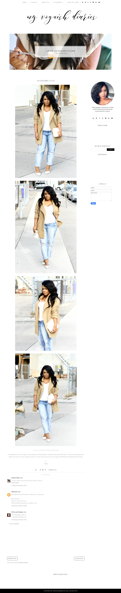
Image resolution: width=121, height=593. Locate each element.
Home (25, 2)
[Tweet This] (42, 470)
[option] (60, 52)
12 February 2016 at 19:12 (19, 485)
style (55, 469)
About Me (45, 2)
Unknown (14, 491)
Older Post (79, 558)
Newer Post (12, 558)
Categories (58, 2)
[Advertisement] (46, 541)
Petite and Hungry (17, 512)
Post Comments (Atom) (21, 562)
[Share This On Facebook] (39, 470)
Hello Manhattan (71, 591)
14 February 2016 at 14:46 (19, 505)
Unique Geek (15, 478)
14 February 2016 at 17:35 (19, 519)
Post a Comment (14, 524)
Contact (34, 2)
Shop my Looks (73, 2)
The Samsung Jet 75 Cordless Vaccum (60, 51)
